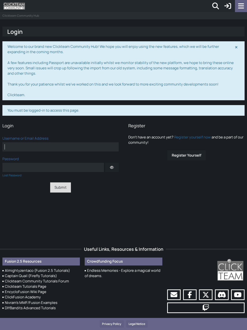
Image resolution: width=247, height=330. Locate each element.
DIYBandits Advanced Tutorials (30, 307)
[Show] (112, 167)
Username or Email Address (25, 138)
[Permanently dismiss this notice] (237, 47)
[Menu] (241, 6)
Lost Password (11, 175)
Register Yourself (186, 155)
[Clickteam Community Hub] (14, 6)
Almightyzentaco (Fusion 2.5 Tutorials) (37, 270)
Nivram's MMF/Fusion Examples (31, 302)
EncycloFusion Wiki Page (25, 291)
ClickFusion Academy (23, 297)
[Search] (215, 6)
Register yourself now (192, 137)
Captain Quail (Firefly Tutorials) (31, 275)
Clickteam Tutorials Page (25, 286)
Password (10, 158)
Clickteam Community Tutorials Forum (37, 281)
